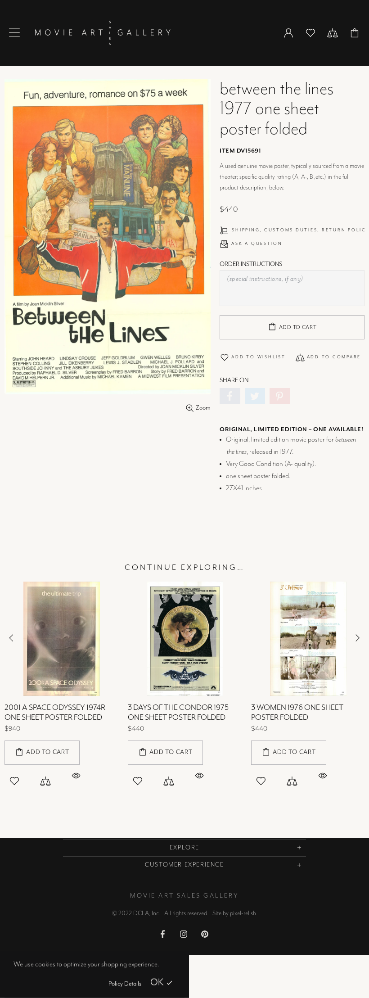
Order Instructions (251, 264)
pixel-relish (243, 913)
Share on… (236, 380)
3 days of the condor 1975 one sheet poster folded (178, 712)
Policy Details (124, 984)
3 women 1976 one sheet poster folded (297, 712)
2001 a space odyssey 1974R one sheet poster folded (54, 712)
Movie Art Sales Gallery (102, 32)
